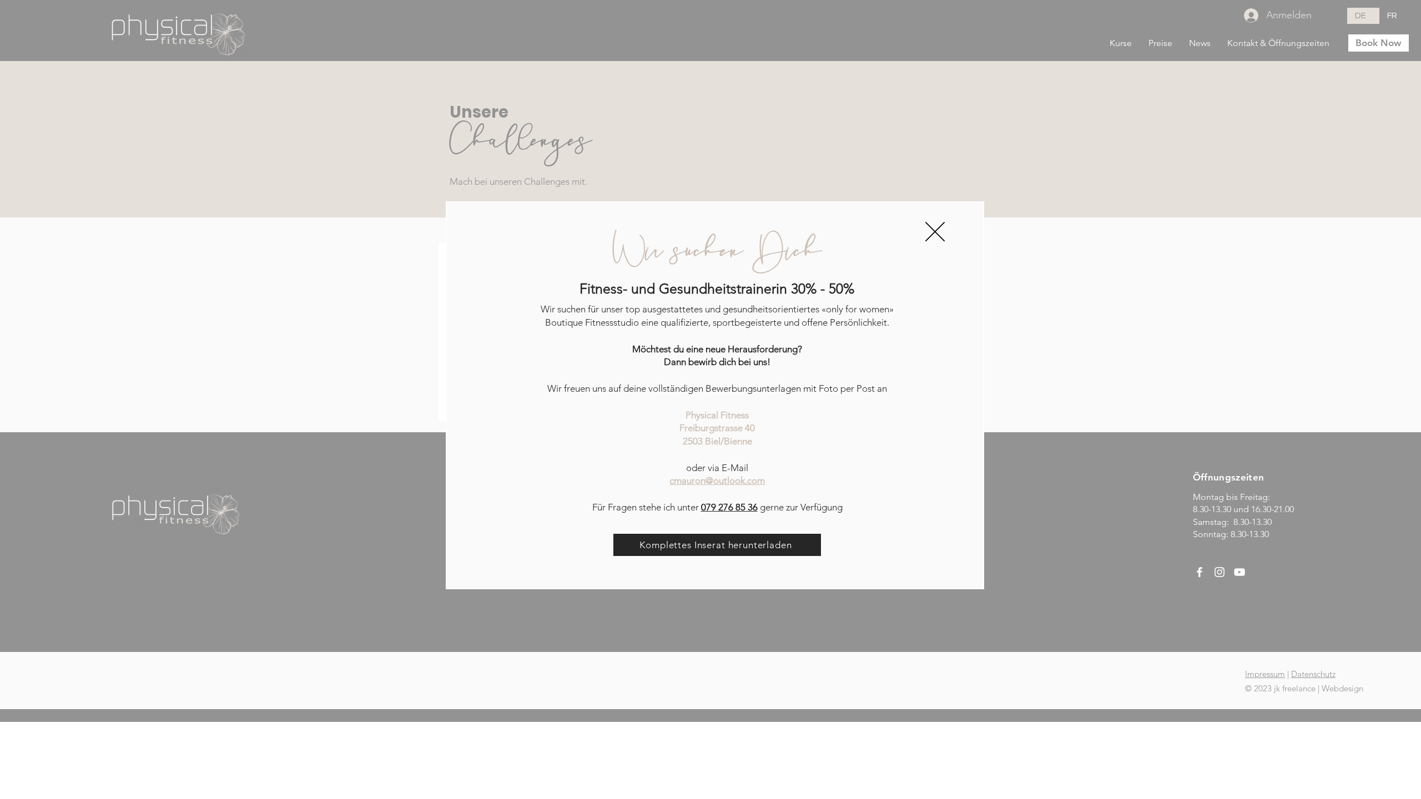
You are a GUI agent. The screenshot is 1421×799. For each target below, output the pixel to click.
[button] (935, 231)
